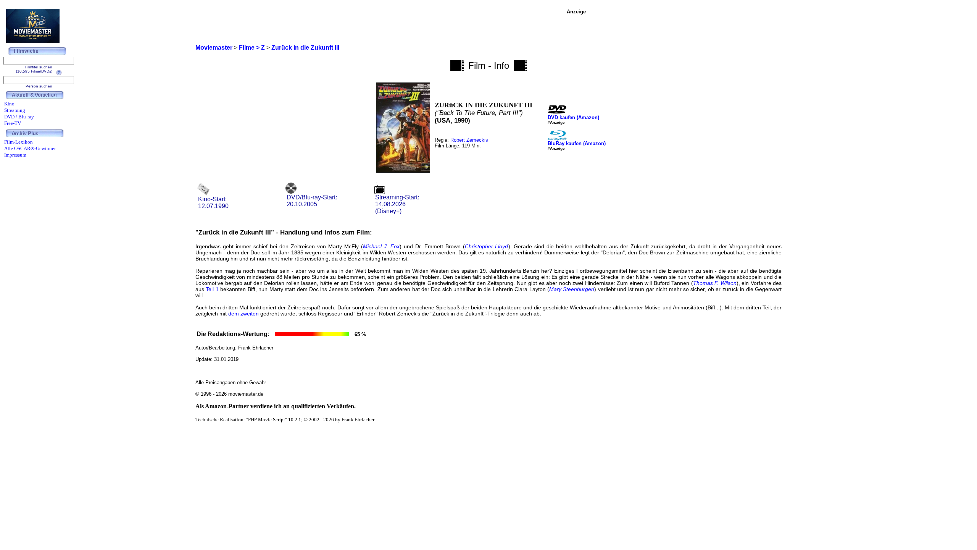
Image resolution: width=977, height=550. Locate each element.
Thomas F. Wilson (715, 283)
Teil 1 (212, 289)
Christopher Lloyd (486, 246)
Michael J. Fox (381, 246)
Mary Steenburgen (571, 289)
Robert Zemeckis (469, 140)
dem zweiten (243, 314)
